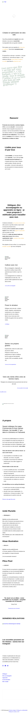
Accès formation (6, 679)
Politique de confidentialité (22, 710)
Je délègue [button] (7, 324)
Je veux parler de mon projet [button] (22, 388)
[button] (25, 3)
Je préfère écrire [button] (3, 391)
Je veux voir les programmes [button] (10, 364)
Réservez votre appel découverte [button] (8, 499)
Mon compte (5, 681)
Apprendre (5, 677)
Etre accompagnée (7, 675)
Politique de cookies (13, 711)
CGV (18, 711)
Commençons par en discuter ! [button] (14, 608)
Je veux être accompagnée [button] (10, 285)
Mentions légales (12, 710)
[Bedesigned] (4, 3)
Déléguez (4, 673)
